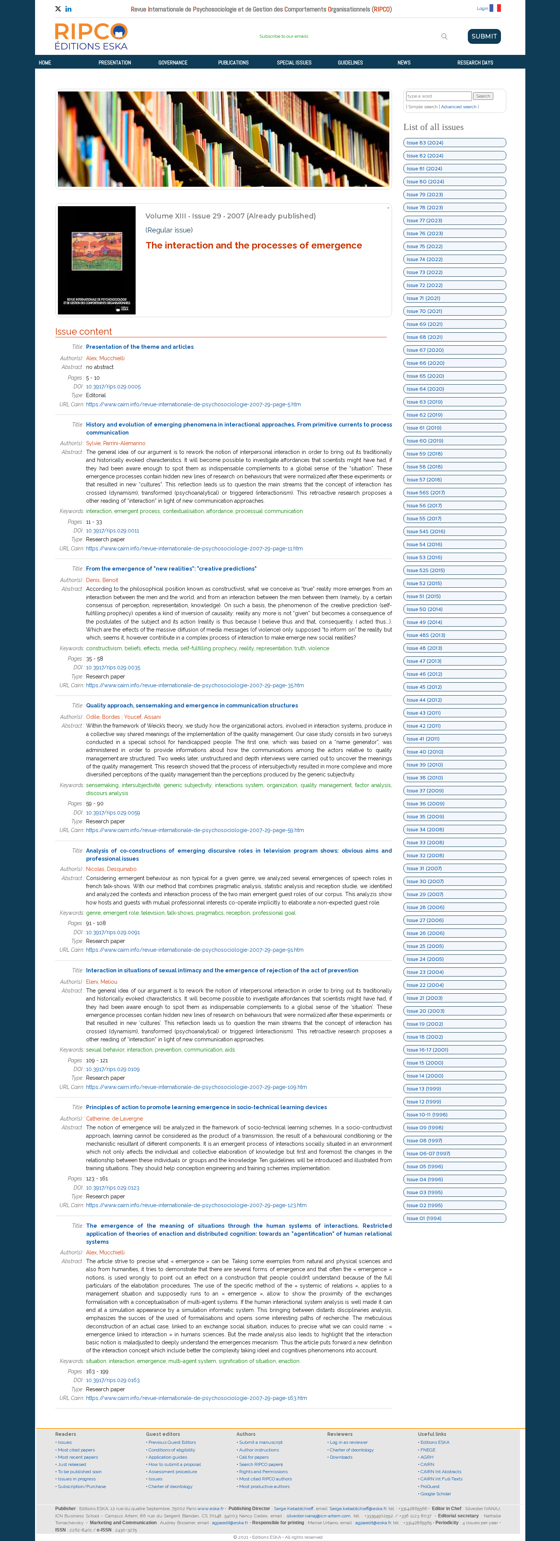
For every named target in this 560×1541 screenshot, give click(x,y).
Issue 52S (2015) (426, 570)
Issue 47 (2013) (424, 660)
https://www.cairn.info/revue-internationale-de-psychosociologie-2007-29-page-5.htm (193, 404)
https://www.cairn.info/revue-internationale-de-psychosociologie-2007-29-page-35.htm (195, 685)
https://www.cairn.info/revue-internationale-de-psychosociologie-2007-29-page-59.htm (195, 830)
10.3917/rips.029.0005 (113, 386)
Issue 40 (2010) (425, 751)
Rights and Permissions (263, 1471)
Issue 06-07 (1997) (428, 1153)
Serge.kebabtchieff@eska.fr (358, 1508)
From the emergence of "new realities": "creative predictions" (171, 569)
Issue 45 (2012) (424, 686)
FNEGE (427, 1450)
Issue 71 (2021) (423, 298)
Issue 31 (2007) (424, 868)
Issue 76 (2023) (425, 233)
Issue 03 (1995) (425, 1192)
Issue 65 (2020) (425, 375)
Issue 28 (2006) (426, 907)
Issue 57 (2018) (424, 479)
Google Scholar (436, 1493)
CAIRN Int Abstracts (441, 1471)
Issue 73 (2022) (425, 272)
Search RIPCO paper (259, 1464)
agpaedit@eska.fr (230, 1522)
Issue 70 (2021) (424, 311)
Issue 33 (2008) (425, 842)
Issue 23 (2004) (425, 972)
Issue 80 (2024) (425, 181)
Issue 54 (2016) (424, 544)
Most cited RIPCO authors (265, 1479)
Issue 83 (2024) (425, 142)
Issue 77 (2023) (424, 220)
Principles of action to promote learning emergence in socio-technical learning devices (206, 1107)
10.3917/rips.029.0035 (113, 667)
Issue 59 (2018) (425, 453)
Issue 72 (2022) (425, 285)
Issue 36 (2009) (426, 803)
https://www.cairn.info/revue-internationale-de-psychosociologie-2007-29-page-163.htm (196, 1398)
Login (482, 8)
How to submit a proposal (175, 1464)
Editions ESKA (435, 1442)
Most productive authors (264, 1486)
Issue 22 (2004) (425, 984)
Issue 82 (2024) (425, 155)
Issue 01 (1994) (424, 1218)
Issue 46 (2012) (424, 673)
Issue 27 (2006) (425, 920)
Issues (65, 1442)
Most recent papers (78, 1457)
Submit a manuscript (261, 1442)
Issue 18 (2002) (425, 1036)
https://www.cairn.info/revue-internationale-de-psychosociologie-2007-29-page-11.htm (194, 548)
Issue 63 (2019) (425, 401)
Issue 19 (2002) (425, 1023)
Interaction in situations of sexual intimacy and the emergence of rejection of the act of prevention (222, 970)
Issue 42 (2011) (424, 725)
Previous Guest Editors (172, 1442)
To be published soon (80, 1471)
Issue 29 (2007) (425, 894)
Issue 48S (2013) (426, 635)
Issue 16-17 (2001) (427, 1049)
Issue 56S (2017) (426, 492)
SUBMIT (484, 36)
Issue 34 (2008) (425, 829)
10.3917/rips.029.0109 (113, 1069)
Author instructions (259, 1450)
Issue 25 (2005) (425, 946)
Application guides (168, 1457)
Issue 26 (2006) (426, 933)
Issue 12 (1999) (424, 1101)
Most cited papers (76, 1450)
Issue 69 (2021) (425, 324)
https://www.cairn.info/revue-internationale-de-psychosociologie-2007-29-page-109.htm (196, 1087)
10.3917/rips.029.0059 (113, 813)
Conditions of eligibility (172, 1450)
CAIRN (427, 1464)
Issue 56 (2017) (424, 505)
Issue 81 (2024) (424, 168)
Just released (72, 1464)
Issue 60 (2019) (425, 440)
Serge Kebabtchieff (294, 1508)
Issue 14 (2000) (425, 1075)
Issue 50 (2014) (425, 609)
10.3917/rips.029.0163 (113, 1380)
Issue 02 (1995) (425, 1205)
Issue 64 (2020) (425, 388)
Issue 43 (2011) (424, 712)
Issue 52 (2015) (424, 583)
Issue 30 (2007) (425, 881)
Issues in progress (77, 1479)
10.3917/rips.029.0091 (113, 932)
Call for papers (254, 1457)
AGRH (427, 1457)
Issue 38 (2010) (425, 777)
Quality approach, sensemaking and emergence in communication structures (192, 705)
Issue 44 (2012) (424, 699)
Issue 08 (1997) (424, 1140)
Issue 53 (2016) (424, 557)
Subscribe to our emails (283, 36)
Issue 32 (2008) (425, 855)
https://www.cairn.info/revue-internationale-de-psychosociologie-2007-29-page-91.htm (195, 950)
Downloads (341, 1457)
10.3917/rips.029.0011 (112, 531)
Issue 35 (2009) (425, 816)
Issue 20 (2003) (426, 1010)
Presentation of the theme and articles (140, 347)
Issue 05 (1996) (425, 1166)
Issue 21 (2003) (425, 997)
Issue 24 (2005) (425, 959)
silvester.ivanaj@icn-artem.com (318, 1516)
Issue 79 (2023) (425, 194)
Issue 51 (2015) (424, 596)
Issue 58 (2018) (425, 466)
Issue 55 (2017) (424, 518)
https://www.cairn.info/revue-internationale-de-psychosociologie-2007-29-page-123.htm (196, 1205)
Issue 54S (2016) (426, 531)
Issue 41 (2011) (423, 738)
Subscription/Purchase (82, 1486)
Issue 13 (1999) (424, 1088)
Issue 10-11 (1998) (427, 1114)
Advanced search (459, 106)
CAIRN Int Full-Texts (441, 1479)
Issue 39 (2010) (425, 764)
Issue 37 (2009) (425, 790)
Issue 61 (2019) (424, 427)
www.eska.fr (210, 1508)
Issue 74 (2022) (425, 259)
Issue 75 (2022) (425, 246)
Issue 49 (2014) (424, 622)
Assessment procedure (173, 1471)
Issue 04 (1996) (425, 1179)
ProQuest (430, 1486)
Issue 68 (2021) (425, 337)
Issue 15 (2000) (425, 1062)
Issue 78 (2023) (425, 207)
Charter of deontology (171, 1486)
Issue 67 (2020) (425, 349)
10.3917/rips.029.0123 (112, 1188)
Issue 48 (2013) (424, 648)
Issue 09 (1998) (425, 1127)
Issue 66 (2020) (426, 362)
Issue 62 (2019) (425, 414)
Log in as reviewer (349, 1442)
